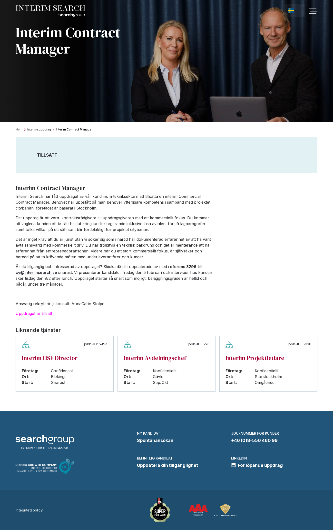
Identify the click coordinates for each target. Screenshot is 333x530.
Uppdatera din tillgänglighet (167, 465)
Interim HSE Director (50, 358)
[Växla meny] (313, 11)
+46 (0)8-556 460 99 (254, 440)
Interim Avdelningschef (155, 358)
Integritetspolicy (29, 510)
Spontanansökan (155, 440)
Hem (19, 129)
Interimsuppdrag (39, 129)
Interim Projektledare (254, 358)
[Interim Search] (50, 11)
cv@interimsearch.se (36, 272)
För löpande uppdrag (260, 465)
